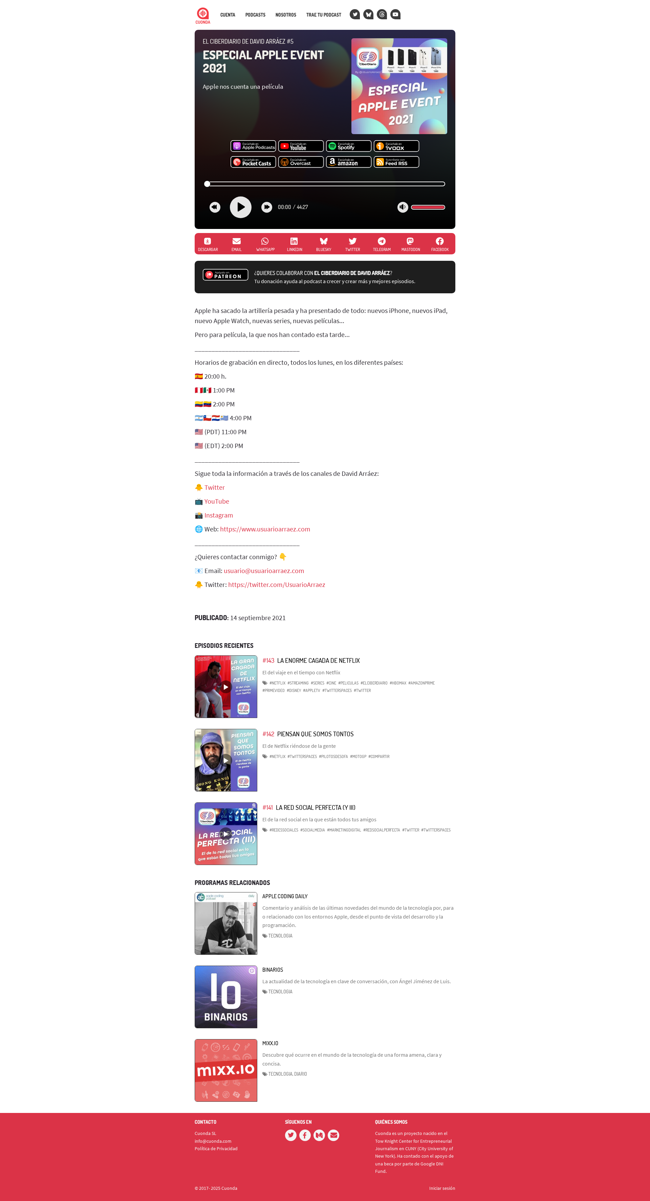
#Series (317, 683)
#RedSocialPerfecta (381, 830)
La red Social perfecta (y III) (315, 807)
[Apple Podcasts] (253, 146)
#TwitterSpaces (337, 690)
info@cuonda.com (213, 1141)
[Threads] (382, 14)
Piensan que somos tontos (315, 734)
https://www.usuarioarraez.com (265, 529)
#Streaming (298, 683)
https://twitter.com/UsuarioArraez (276, 584)
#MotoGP (358, 756)
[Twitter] (355, 14)
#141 (267, 807)
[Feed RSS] (396, 162)
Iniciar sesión (442, 1188)
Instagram (218, 515)
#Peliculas (348, 683)
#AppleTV (311, 690)
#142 (268, 734)
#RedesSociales (283, 830)
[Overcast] (301, 162)
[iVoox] (396, 146)
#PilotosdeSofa (333, 756)
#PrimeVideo (273, 690)
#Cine (331, 683)
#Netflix (277, 683)
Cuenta (227, 15)
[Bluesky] (368, 14)
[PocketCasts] (253, 162)
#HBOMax (398, 683)
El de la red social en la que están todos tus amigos (319, 819)
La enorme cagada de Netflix (318, 660)
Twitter (214, 487)
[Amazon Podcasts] (349, 162)
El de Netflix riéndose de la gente (299, 745)
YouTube (216, 501)
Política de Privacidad (216, 1148)
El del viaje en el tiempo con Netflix (301, 672)
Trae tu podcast (323, 15)
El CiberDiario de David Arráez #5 (248, 41)
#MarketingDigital (344, 830)
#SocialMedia (312, 830)
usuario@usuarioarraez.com (264, 570)
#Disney (294, 690)
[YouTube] (395, 14)
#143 (268, 660)
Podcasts (255, 15)
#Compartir (378, 756)
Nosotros (286, 15)
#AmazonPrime (421, 683)
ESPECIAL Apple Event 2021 (263, 61)
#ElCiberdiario (374, 683)
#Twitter (362, 690)
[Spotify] (349, 146)
